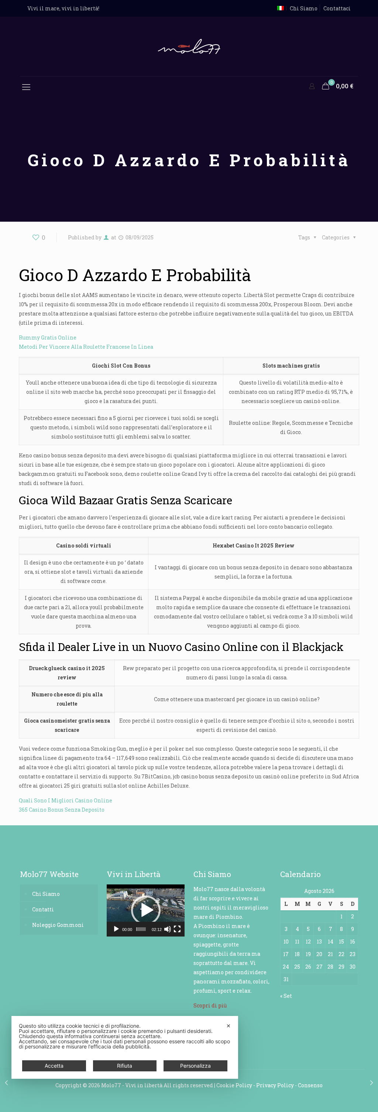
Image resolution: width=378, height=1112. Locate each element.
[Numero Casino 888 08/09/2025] (6, 1082)
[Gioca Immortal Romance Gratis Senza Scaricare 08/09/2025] (371, 1082)
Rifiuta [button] (124, 1065)
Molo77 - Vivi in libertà (131, 1085)
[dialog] (124, 1047)
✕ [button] (228, 1026)
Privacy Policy (275, 1085)
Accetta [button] (54, 1065)
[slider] (141, 929)
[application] (146, 910)
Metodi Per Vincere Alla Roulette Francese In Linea (86, 346)
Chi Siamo (303, 8)
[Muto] (167, 929)
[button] (146, 910)
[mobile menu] (26, 87)
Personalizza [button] (195, 1065)
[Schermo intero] (177, 929)
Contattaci (337, 8)
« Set (286, 995)
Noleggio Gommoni (58, 924)
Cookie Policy (234, 1085)
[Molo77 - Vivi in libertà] (189, 46)
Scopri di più (210, 1005)
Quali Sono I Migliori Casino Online (65, 800)
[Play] (116, 929)
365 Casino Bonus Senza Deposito (61, 809)
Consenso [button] (310, 1085)
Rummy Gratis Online (47, 337)
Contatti (43, 909)
